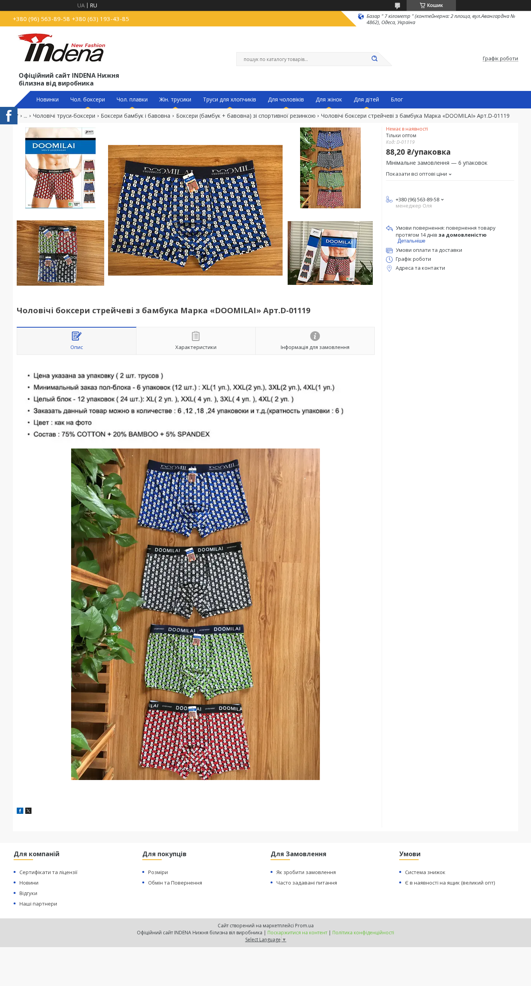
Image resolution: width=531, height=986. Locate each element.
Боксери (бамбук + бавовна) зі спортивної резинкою (246, 115)
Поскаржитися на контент (297, 932)
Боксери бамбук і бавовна (135, 115)
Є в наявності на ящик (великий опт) (450, 882)
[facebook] (20, 811)
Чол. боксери (87, 99)
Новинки (47, 99)
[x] (28, 811)
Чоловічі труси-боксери (64, 115)
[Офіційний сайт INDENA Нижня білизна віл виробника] (63, 50)
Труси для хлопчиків (229, 99)
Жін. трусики (175, 99)
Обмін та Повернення (175, 882)
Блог (397, 99)
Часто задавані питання (306, 882)
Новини (28, 882)
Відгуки (28, 893)
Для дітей (366, 99)
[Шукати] (374, 59)
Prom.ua (304, 925)
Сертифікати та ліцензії (48, 872)
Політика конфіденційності (363, 932)
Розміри (158, 872)
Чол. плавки (132, 99)
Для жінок (329, 99)
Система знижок (425, 872)
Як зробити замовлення (306, 872)
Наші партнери (38, 903)
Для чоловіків (286, 99)
